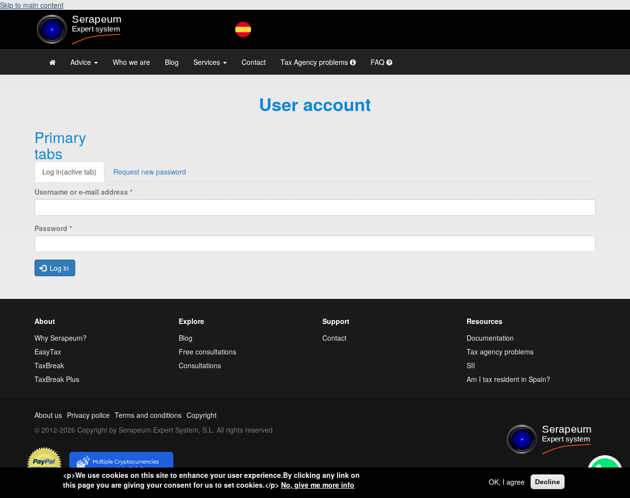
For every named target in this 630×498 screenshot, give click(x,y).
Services (207, 62)
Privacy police (88, 415)
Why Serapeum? (60, 338)
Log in (69, 171)
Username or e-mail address (83, 192)
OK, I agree (507, 482)
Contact (254, 62)
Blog (172, 62)
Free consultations (207, 351)
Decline (547, 482)
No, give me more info (317, 485)
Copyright (202, 415)
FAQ (378, 62)
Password (53, 228)
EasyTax (47, 351)
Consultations (200, 365)
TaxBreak (49, 365)
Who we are (131, 62)
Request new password (149, 171)
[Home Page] (52, 62)
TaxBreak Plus (56, 379)
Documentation (490, 338)
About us (48, 415)
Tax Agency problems (315, 62)
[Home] (99, 29)
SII (471, 365)
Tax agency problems (500, 351)
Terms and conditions (148, 415)
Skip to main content (31, 5)
